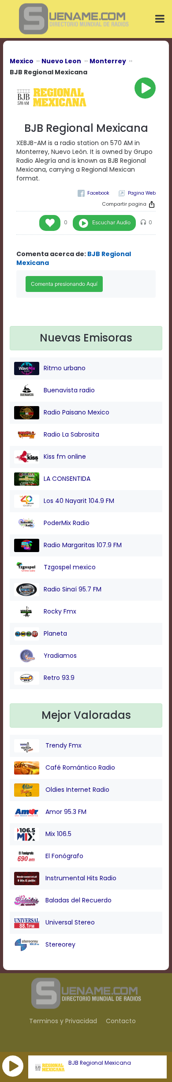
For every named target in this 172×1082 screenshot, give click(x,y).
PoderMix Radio (67, 522)
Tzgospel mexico (70, 567)
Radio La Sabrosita (71, 434)
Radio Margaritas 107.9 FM (83, 545)
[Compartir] (152, 204)
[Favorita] (49, 223)
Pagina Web (142, 193)
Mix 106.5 (57, 833)
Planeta (55, 633)
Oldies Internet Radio (76, 789)
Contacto (121, 1021)
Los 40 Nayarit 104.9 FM (79, 500)
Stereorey (59, 944)
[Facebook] (93, 193)
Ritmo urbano (65, 368)
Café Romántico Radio (79, 767)
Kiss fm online (65, 456)
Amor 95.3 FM (65, 811)
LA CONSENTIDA (67, 478)
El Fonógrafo (63, 856)
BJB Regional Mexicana (99, 1063)
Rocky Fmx (60, 611)
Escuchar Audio (111, 222)
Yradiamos (60, 655)
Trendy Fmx (63, 745)
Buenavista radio (69, 390)
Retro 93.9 (59, 677)
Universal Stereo (69, 922)
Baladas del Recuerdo (78, 900)
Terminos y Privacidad (63, 1021)
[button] (12, 1066)
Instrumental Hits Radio (80, 878)
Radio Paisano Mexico (76, 412)
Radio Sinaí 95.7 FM (72, 589)
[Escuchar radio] (145, 88)
